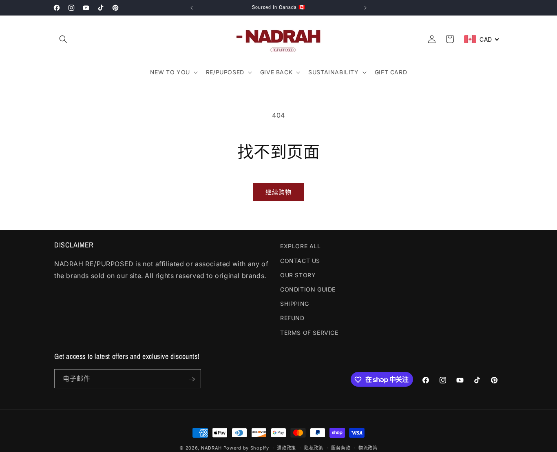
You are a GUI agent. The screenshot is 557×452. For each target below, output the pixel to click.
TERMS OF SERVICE (309, 332)
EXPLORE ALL (300, 246)
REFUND (292, 317)
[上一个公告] (192, 8)
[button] (63, 39)
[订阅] (192, 379)
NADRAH (211, 448)
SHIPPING (294, 303)
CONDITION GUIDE (308, 288)
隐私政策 (313, 447)
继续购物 (278, 192)
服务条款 (340, 447)
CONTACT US (300, 260)
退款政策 (286, 447)
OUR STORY (298, 274)
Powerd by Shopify (246, 448)
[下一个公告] (365, 8)
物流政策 (368, 447)
